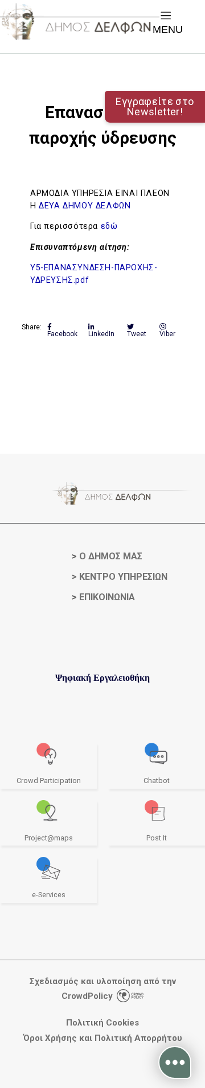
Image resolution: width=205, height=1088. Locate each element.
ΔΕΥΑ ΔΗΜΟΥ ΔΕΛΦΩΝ (86, 206)
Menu (168, 29)
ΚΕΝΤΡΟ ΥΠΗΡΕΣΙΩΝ (123, 576)
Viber (167, 333)
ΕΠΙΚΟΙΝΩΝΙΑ (107, 597)
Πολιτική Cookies (102, 1023)
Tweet (136, 333)
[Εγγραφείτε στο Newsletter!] (102, 49)
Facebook (62, 333)
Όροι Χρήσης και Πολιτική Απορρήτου (102, 1038)
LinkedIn (101, 333)
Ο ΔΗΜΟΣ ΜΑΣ (110, 556)
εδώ (109, 226)
